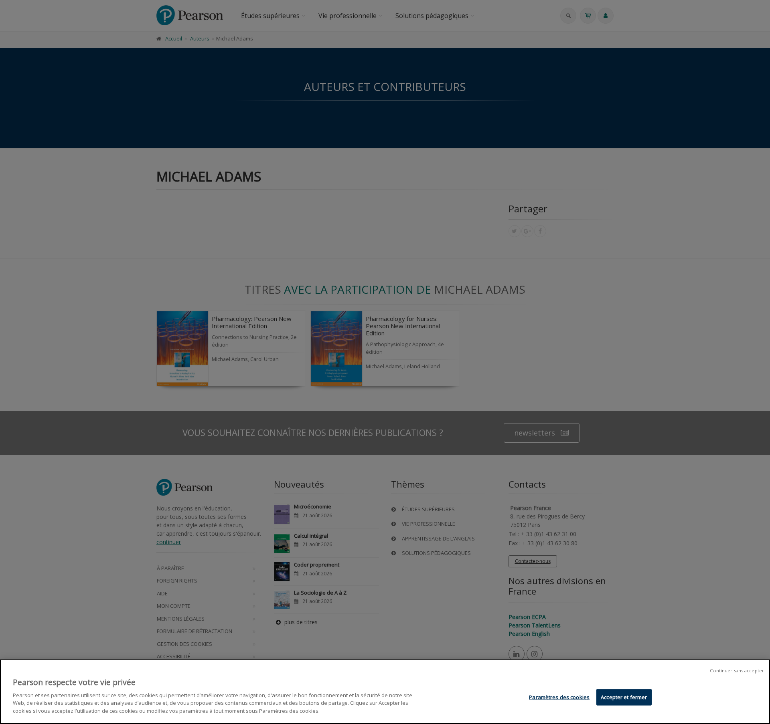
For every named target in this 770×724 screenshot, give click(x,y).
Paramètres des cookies (559, 696)
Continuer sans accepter (737, 671)
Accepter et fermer (624, 696)
